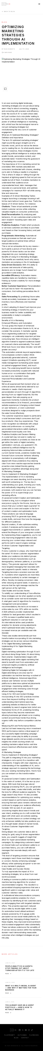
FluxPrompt (9, 1035)
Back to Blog (9, 11)
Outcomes (22, 1035)
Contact (25, 1038)
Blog (16, 1038)
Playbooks (34, 1035)
